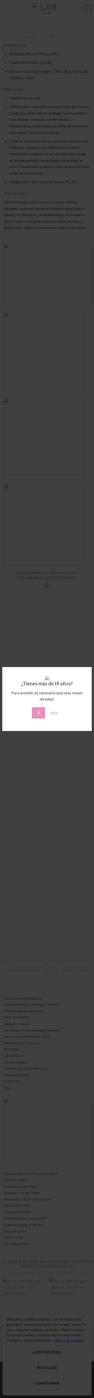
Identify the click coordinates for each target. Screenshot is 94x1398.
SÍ (38, 712)
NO (54, 712)
